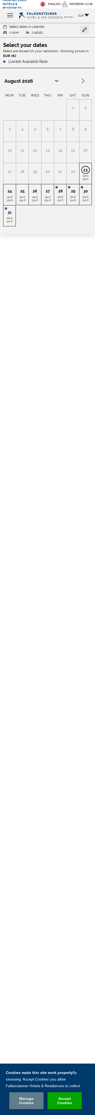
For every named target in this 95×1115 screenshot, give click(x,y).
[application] (47, 1089)
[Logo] (47, 15)
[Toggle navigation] (8, 15)
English (54, 4)
